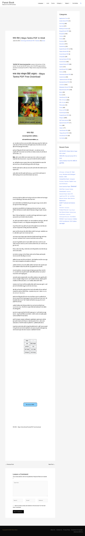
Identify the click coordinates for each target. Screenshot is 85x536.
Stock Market (73, 216)
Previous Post (9, 464)
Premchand (67, 207)
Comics (61, 36)
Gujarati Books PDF (64, 64)
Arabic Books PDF (63, 21)
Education (61, 44)
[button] (81, 3)
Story (60, 125)
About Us (53, 529)
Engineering (62, 46)
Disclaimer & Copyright (77, 529)
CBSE (65, 176)
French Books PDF (63, 54)
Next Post (52, 464)
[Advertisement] (30, 21)
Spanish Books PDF (64, 122)
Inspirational (62, 77)
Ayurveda (61, 26)
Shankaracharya (73, 212)
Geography (62, 56)
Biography (61, 33)
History (61, 72)
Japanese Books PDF (64, 79)
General (37, 40)
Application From (63, 18)
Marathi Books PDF (64, 89)
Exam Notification (63, 183)
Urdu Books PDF (63, 135)
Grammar (69, 191)
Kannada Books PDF (64, 82)
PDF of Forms (62, 100)
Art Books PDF (68, 172)
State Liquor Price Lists (64, 216)
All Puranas (61, 172)
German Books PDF (64, 59)
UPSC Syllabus (73, 221)
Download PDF (30, 404)
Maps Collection (71, 198)
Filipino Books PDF (64, 51)
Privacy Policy (66, 529)
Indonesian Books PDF (65, 74)
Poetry (61, 107)
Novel (60, 94)
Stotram (61, 219)
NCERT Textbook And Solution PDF (67, 204)
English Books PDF (64, 49)
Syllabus (75, 219)
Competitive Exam (64, 179)
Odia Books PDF (63, 97)
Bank (73, 172)
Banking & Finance (63, 28)
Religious (61, 117)
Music (60, 92)
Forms (53, 3)
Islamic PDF (70, 193)
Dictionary (61, 181)
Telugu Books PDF (63, 133)
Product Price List (63, 210)
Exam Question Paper (64, 186)
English (71, 181)
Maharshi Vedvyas (63, 198)
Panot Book (8, 2)
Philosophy (62, 105)
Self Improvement (63, 120)
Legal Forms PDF (63, 196)
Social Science (62, 214)
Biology (60, 174)
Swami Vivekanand (68, 219)
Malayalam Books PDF (64, 87)
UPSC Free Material (64, 221)
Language (40, 3)
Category (59, 3)
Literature (61, 84)
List (68, 196)
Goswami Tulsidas (69, 189)
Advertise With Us (78, 532)
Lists (48, 3)
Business (61, 176)
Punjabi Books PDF (64, 115)
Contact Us (59, 529)
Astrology (23, 40)
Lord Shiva (72, 196)
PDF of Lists (62, 102)
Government (62, 61)
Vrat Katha (75, 3)
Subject (67, 3)
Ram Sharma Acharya (64, 212)
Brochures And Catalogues (69, 174)
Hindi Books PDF (30, 40)
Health (61, 66)
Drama (61, 38)
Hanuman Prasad (63, 193)
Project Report (72, 209)
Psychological (62, 112)
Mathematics (62, 200)
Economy (61, 41)
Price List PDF (62, 110)
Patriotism (61, 207)
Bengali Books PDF (64, 31)
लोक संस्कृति (62, 223)
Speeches (68, 214)
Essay (75, 181)
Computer (72, 179)
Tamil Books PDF (63, 130)
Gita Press (62, 189)
